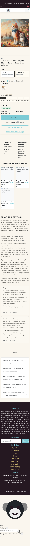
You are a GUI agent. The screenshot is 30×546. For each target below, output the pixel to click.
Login (15, 6)
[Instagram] (12, 487)
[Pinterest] (15, 487)
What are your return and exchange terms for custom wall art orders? (13, 394)
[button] (3, 88)
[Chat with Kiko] (0, 536)
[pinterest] (5, 1)
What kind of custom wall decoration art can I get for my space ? (13, 362)
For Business (15, 450)
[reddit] (9, 1)
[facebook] (1, 1)
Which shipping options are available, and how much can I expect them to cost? (14, 378)
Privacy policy (15, 461)
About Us (15, 448)
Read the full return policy (9, 340)
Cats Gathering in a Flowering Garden (5, 182)
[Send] (19, 531)
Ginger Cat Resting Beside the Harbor (20, 182)
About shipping (15, 467)
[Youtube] (18, 487)
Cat (2, 58)
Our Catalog (15, 453)
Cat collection (20, 236)
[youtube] (7, 1)
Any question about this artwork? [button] (11, 534)
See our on (11, 122)
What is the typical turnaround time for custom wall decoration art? (13, 370)
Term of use (15, 458)
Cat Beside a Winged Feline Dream (5, 203)
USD (1, 6)
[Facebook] (9, 487)
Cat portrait (16, 240)
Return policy (15, 464)
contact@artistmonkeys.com (15, 480)
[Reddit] (21, 487)
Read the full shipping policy (10, 312)
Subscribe (26, 441)
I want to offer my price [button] (15, 127)
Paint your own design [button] (15, 132)
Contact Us (15, 469)
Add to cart (15, 117)
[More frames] (5, 88)
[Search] (23, 10)
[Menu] (2, 10)
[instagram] (3, 1)
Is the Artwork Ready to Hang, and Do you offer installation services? (14, 386)
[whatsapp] (11, 1)
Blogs (15, 456)
